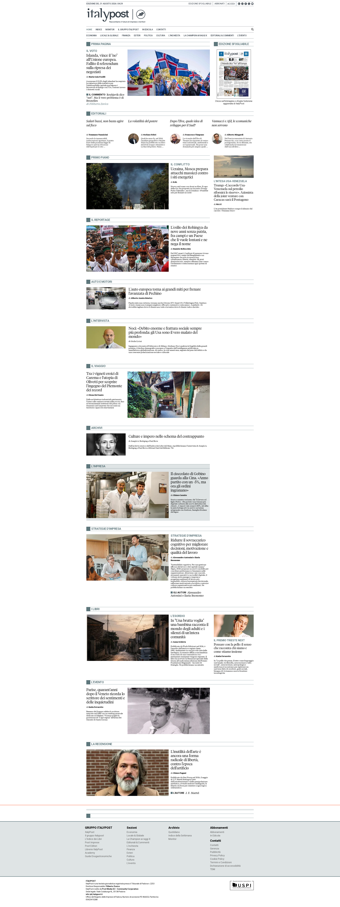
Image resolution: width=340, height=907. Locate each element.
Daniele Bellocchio (182, 249)
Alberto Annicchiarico (141, 298)
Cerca (252, 29)
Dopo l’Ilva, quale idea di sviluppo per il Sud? (186, 123)
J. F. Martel (192, 793)
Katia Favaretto (223, 656)
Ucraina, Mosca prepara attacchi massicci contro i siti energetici (189, 173)
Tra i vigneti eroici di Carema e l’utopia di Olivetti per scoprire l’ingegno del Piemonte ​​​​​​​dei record (104, 381)
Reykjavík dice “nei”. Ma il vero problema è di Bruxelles (105, 97)
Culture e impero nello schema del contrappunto (166, 436)
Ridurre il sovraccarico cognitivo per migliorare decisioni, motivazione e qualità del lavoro (189, 546)
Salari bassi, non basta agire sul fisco (105, 123)
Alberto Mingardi (235, 135)
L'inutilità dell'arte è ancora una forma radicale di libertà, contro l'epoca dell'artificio (186, 759)
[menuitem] (90, 29)
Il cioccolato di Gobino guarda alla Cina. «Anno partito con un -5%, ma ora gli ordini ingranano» (189, 481)
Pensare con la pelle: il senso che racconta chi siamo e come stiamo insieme (232, 647)
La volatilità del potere (143, 121)
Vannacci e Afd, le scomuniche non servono (231, 123)
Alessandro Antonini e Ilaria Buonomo (187, 594)
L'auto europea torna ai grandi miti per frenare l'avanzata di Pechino (165, 291)
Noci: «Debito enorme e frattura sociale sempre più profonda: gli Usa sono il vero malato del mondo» (165, 332)
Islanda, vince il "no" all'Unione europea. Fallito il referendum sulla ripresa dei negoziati (102, 63)
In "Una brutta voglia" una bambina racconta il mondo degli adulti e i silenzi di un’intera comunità (189, 628)
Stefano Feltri (149, 135)
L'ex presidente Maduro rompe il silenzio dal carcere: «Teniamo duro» (233, 210)
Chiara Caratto (180, 495)
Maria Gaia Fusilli (97, 77)
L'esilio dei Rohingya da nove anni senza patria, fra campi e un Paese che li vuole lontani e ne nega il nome (189, 235)
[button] (231, 3)
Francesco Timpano (194, 135)
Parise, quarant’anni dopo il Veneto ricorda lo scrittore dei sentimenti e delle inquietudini (105, 695)
